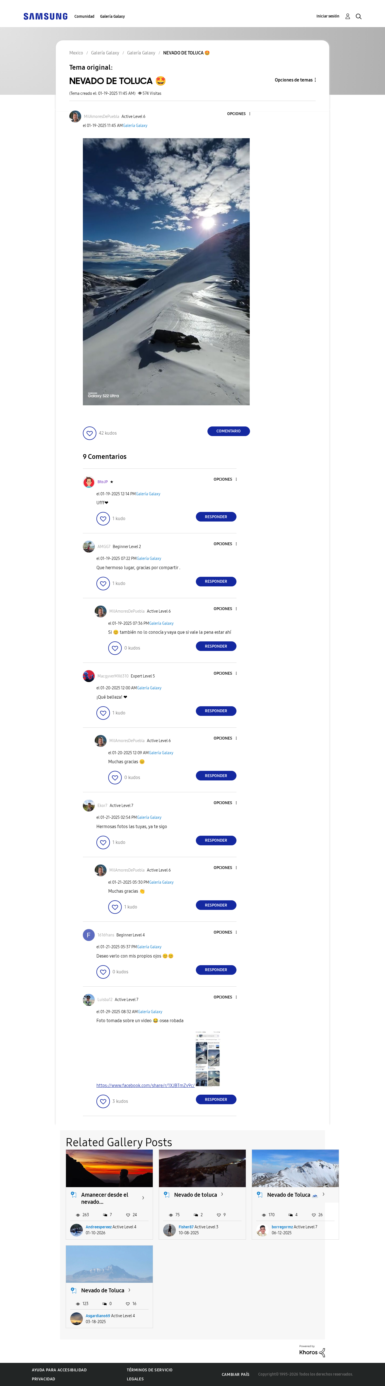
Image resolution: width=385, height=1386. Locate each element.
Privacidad (43, 1379)
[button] (240, 114)
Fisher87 (186, 1227)
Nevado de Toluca (102, 1290)
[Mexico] (45, 16)
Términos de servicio (150, 1370)
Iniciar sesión (328, 16)
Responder (216, 516)
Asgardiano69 (98, 1316)
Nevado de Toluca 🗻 (292, 1194)
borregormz (282, 1227)
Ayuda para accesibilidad (59, 1370)
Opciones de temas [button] (294, 80)
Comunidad (84, 16)
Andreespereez (99, 1227)
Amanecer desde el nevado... (104, 1198)
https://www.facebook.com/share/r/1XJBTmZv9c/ (145, 1085)
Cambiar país (236, 1374)
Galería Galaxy (112, 16)
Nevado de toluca (195, 1194)
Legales (135, 1379)
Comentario (228, 431)
